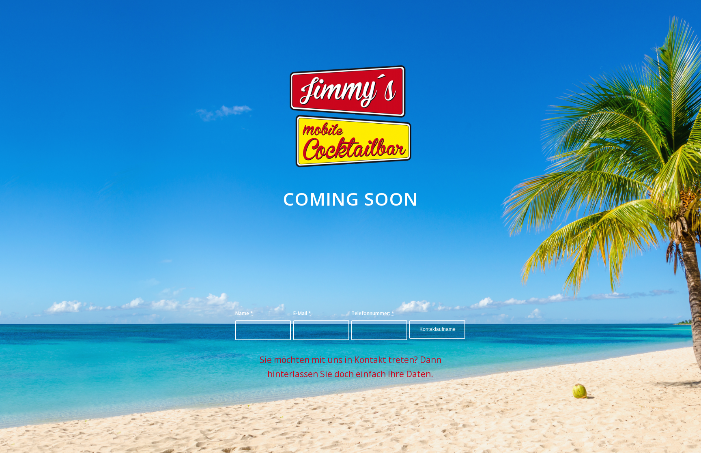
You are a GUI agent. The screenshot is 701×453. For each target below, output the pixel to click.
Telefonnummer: (372, 313)
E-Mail (302, 313)
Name (244, 313)
